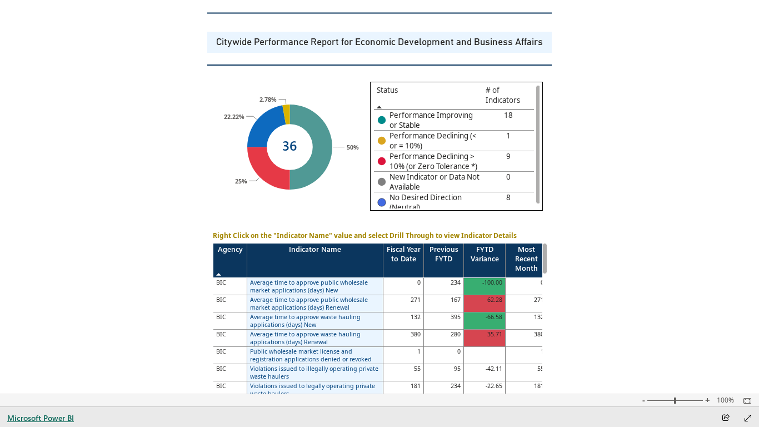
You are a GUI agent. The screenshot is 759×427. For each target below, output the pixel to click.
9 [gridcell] (508, 156)
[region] (379, 208)
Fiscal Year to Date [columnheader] (404, 253)
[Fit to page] (744, 400)
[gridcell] (428, 120)
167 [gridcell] (456, 300)
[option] (268, 168)
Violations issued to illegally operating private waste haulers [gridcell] (314, 372)
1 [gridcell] (508, 136)
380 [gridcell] (416, 334)
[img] (382, 13)
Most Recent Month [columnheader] (526, 258)
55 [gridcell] (417, 369)
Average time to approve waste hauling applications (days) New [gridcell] (305, 321)
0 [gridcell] (508, 177)
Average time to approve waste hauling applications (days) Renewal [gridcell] (305, 338)
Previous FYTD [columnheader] (444, 253)
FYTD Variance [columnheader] (485, 253)
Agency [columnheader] (230, 249)
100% (725, 400)
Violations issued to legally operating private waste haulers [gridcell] (312, 390)
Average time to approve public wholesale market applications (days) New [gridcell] (309, 286)
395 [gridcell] (456, 317)
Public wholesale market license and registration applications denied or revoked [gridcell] (311, 355)
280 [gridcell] (456, 334)
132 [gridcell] (416, 317)
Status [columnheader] (387, 90)
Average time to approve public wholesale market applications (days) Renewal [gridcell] (309, 303)
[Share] (725, 418)
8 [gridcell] (508, 197)
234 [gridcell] (456, 282)
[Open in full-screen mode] (747, 418)
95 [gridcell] (457, 369)
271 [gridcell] (416, 300)
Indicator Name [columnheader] (315, 249)
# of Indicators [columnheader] (503, 95)
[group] (379, 42)
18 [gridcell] (508, 115)
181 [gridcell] (416, 386)
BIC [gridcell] (221, 282)
